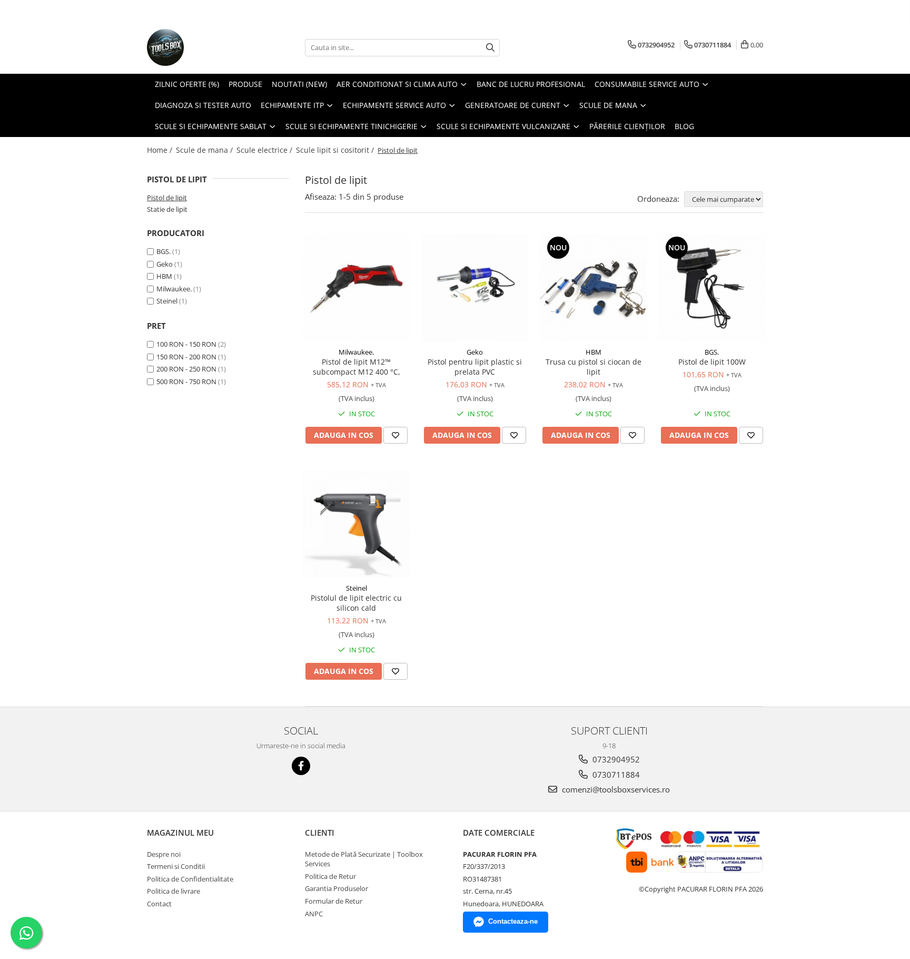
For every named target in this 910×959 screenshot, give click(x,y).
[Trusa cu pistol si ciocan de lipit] (593, 288)
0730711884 (615, 774)
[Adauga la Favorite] (395, 435)
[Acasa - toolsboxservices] (199, 47)
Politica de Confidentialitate (190, 879)
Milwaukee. (174, 288)
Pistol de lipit (167, 197)
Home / (160, 150)
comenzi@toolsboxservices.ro (615, 789)
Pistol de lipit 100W (712, 362)
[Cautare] (490, 47)
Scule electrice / (265, 150)
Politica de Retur (330, 876)
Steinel (166, 301)
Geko (164, 264)
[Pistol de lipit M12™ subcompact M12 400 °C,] (356, 288)
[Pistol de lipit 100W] (712, 288)
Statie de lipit (167, 209)
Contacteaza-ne (513, 921)
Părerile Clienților (627, 126)
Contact (159, 903)
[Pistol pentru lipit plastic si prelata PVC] (475, 288)
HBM (164, 276)
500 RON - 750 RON (186, 381)
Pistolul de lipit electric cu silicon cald (356, 603)
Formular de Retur (333, 901)
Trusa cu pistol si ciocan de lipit (593, 367)
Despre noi (164, 854)
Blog (684, 126)
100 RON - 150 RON (186, 344)
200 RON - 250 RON (186, 369)
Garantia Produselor (336, 888)
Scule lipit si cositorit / (336, 150)
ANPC (314, 913)
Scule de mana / (205, 150)
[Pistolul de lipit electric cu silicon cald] (356, 524)
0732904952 (615, 759)
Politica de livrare (173, 891)
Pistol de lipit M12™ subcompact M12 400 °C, (356, 367)
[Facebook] (301, 766)
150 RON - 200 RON (186, 356)
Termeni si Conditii (176, 866)
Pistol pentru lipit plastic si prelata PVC (475, 367)
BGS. (163, 251)
